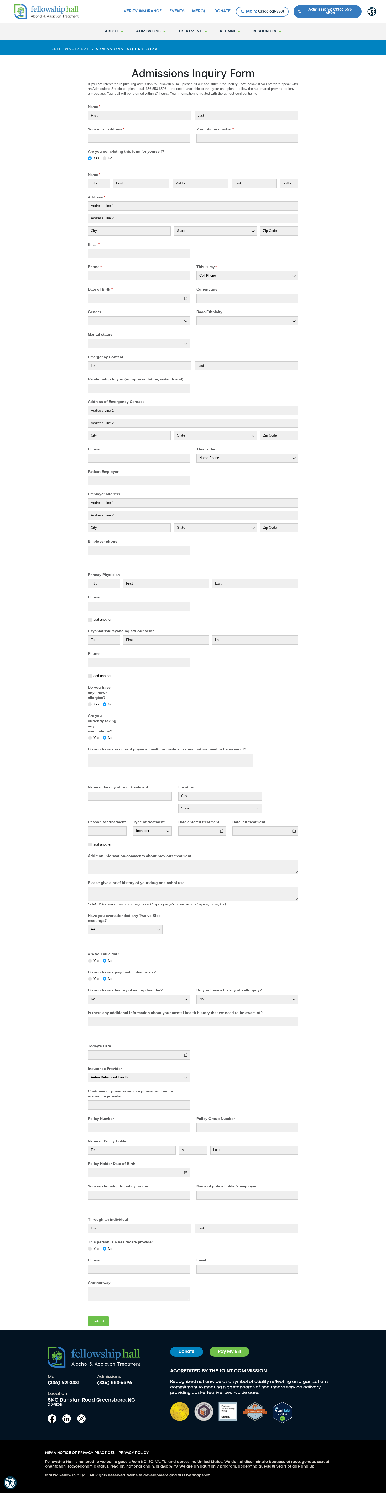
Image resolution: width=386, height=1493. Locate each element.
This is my (214, 267)
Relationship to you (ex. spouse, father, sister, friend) (136, 379)
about (111, 31)
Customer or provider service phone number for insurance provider (130, 1093)
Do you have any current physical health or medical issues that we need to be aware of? (167, 749)
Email (101, 244)
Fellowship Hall (71, 49)
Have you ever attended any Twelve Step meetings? (124, 918)
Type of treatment (149, 822)
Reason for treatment (107, 822)
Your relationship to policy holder (118, 1186)
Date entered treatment (198, 822)
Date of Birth (108, 289)
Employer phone (102, 541)
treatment (190, 31)
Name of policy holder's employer (226, 1186)
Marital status (100, 334)
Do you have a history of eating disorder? (125, 990)
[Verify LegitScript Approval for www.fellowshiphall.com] (282, 1412)
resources (264, 31)
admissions (148, 31)
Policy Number (101, 1118)
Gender (94, 312)
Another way (99, 1283)
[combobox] (215, 231)
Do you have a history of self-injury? (229, 990)
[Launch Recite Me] (10, 1482)
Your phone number (222, 129)
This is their (207, 449)
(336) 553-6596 (114, 1383)
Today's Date (99, 1046)
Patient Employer (103, 472)
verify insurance (143, 11)
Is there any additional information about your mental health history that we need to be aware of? (175, 1013)
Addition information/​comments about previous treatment (139, 856)
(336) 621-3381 (63, 1383)
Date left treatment (248, 822)
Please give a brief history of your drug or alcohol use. (137, 883)
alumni (227, 31)
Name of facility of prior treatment (118, 787)
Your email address (114, 129)
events (177, 11)
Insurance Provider (105, 1068)
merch (199, 11)
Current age (206, 289)
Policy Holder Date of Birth (111, 1164)
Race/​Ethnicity (209, 312)
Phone (102, 267)
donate (222, 11)
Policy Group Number (215, 1118)
